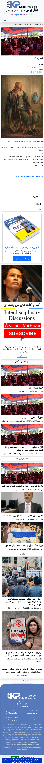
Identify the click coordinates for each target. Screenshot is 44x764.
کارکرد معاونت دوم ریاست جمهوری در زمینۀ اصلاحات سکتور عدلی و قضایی (24, 449)
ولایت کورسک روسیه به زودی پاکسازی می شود (22, 486)
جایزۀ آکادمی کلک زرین (32, 417)
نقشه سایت (32, 719)
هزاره (32, 669)
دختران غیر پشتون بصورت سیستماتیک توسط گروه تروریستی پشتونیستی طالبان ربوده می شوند (24, 601)
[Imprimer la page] (35, 72)
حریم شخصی (32, 710)
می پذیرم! (14, 757)
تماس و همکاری (11, 713)
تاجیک (25, 669)
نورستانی (25, 672)
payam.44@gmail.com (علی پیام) (14, 421)
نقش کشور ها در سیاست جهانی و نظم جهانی (23, 516)
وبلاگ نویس (23, 24)
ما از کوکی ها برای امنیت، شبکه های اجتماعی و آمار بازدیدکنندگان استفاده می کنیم (22, 760)
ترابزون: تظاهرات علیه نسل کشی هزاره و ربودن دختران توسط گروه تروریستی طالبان (23, 654)
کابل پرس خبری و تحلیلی (17, 549)
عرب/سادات (22, 675)
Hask (40, 64)
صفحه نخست (38, 24)
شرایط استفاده (32, 713)
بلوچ (18, 672)
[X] (31, 72)
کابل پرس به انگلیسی (11, 719)
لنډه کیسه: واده (36, 388)
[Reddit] (33, 72)
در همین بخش (22, 361)
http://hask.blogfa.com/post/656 (29, 176)
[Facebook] (40, 72)
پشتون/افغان (10, 672)
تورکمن (11, 669)
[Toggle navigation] (5, 20)
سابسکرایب (22, 355)
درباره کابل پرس (11, 710)
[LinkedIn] (37, 72)
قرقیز (33, 672)
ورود (32, 717)
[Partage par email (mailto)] (42, 72)
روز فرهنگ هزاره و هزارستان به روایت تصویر (24, 545)
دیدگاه (30, 24)
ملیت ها (39, 669)
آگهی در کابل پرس (11, 717)
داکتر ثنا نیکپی (19, 489)
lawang (21, 391)
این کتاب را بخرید (22, 258)
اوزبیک (18, 669)
